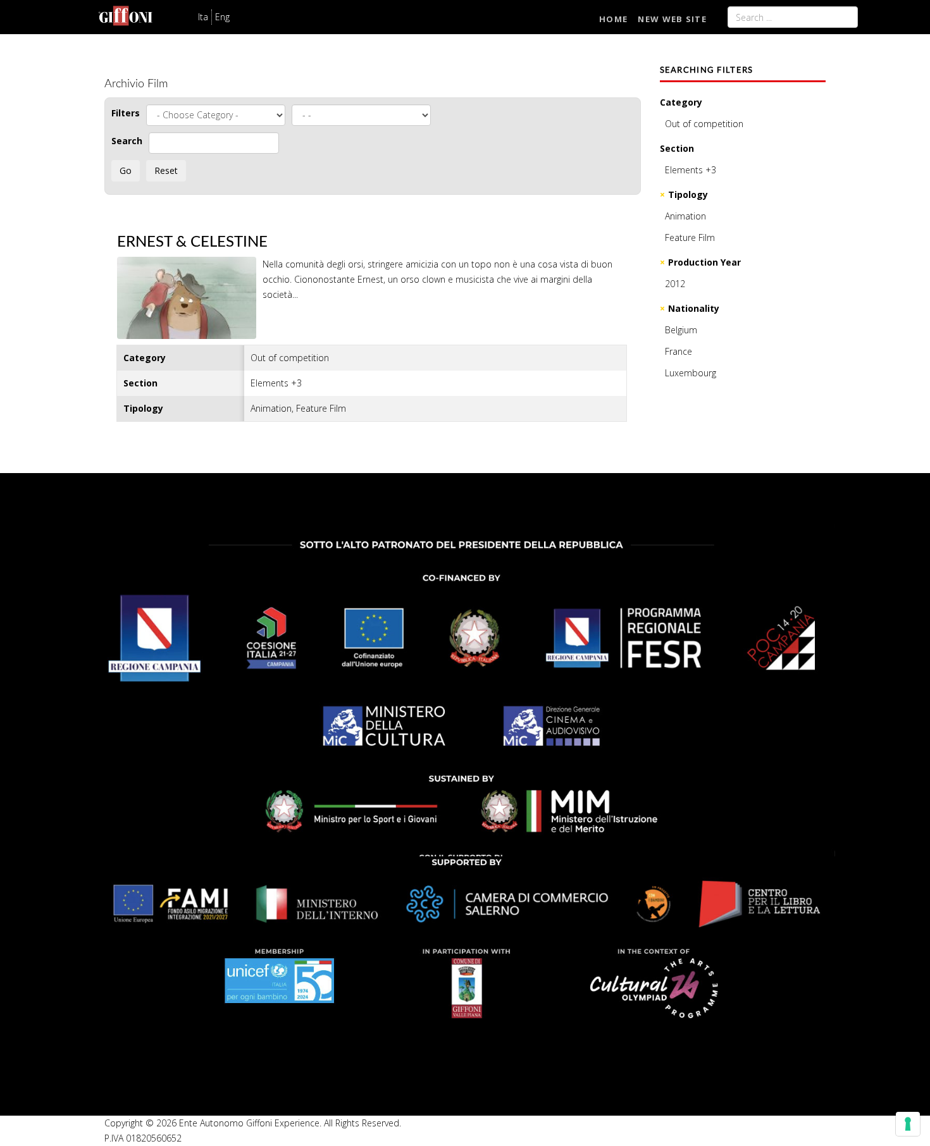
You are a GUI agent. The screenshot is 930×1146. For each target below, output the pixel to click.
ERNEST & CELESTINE (192, 242)
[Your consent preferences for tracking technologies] (908, 1124)
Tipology (688, 194)
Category (681, 102)
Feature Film (690, 237)
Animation (685, 216)
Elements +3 (690, 170)
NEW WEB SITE (672, 19)
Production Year (704, 262)
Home (613, 19)
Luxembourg (690, 373)
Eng (222, 17)
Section (677, 148)
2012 (675, 284)
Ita (203, 17)
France (678, 351)
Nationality (693, 308)
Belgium (681, 330)
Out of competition (704, 124)
